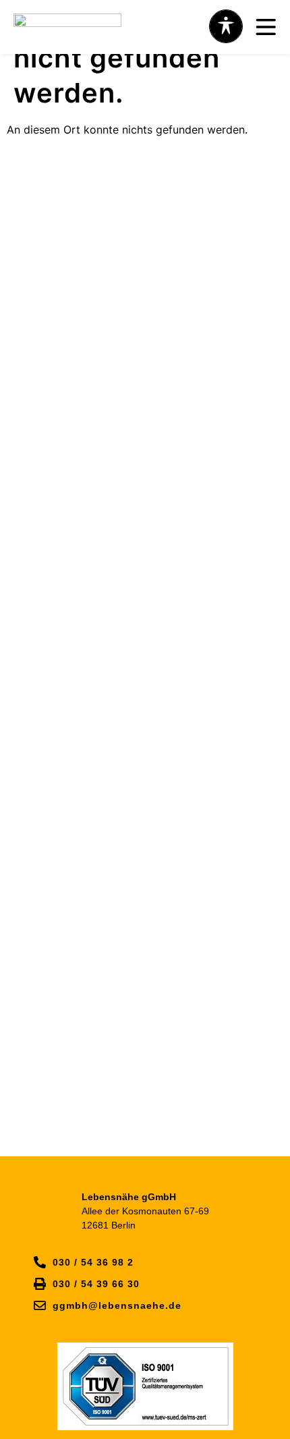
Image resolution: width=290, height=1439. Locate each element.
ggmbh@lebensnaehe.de (117, 1305)
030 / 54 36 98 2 (93, 1262)
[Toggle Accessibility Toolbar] (226, 26)
